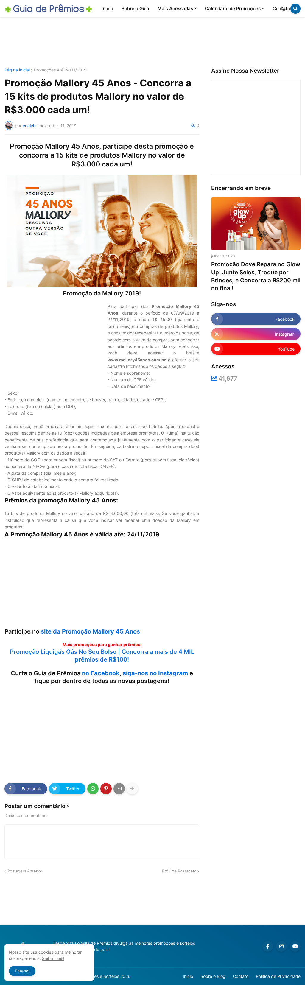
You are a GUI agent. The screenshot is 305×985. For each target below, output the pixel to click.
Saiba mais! (53, 958)
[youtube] (295, 946)
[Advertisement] (152, 42)
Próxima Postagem (179, 871)
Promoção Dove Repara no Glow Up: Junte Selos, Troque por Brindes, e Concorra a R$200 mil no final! (256, 276)
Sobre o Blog (212, 976)
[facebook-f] (267, 946)
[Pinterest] (106, 788)
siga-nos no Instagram (155, 673)
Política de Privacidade (278, 976)
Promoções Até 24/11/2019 (60, 70)
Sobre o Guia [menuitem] (135, 8)
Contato (240, 976)
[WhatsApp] (93, 788)
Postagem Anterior (24, 871)
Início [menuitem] (107, 8)
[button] (283, 9)
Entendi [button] (22, 970)
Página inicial (17, 70)
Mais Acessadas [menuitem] (175, 8)
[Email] (119, 788)
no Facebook (100, 673)
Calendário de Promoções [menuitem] (233, 8)
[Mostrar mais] (132, 788)
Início (188, 976)
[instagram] (281, 946)
